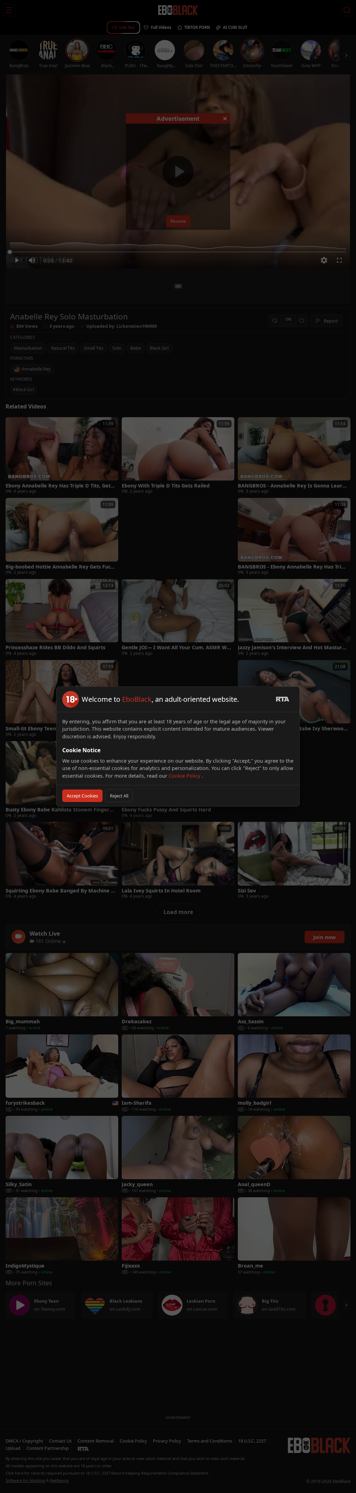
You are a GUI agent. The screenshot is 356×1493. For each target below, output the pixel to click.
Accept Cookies (82, 796)
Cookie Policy (185, 775)
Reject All (119, 796)
